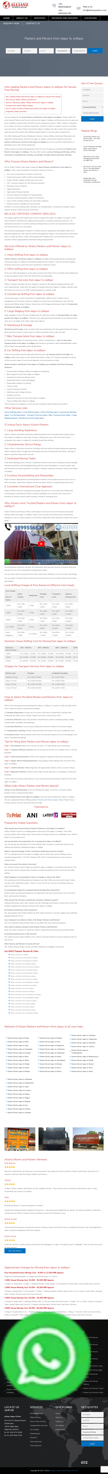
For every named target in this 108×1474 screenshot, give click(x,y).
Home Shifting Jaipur (12, 412)
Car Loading (34, 1429)
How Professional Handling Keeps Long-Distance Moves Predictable (92, 148)
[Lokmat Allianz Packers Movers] (68, 815)
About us (22, 18)
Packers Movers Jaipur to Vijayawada (84, 1039)
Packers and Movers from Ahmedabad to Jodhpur (25, 998)
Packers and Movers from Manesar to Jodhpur (24, 985)
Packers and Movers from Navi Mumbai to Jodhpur (25, 967)
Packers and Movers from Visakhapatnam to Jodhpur (26, 994)
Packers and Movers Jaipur (48, 800)
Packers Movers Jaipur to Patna (18, 1060)
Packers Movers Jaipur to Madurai (19, 1101)
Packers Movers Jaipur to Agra (18, 1045)
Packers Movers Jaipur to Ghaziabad (20, 1049)
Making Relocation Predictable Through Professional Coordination (91, 180)
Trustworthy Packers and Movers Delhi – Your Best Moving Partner (91, 138)
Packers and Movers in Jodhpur (19, 955)
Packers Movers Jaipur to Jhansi (82, 1071)
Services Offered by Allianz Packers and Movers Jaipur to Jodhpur (29, 103)
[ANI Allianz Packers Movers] (32, 815)
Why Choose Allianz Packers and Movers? (21, 100)
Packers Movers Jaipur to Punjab (19, 1064)
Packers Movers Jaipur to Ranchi (50, 1071)
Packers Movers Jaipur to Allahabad (20, 1079)
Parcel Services (36, 1441)
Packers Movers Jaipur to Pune (50, 1042)
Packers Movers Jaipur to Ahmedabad (52, 1060)
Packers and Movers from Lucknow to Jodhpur (24, 1001)
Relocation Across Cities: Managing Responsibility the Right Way (91, 158)
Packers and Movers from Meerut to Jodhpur (23, 1010)
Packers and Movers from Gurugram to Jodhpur (24, 979)
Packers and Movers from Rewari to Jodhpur (23, 976)
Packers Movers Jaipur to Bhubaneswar (85, 1057)
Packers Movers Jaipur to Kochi (82, 1068)
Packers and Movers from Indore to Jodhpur (23, 1004)
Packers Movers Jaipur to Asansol (83, 1047)
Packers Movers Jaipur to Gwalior (19, 1109)
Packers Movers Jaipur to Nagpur (19, 1098)
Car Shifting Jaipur (17, 415)
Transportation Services (39, 1425)
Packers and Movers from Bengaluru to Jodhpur (24, 961)
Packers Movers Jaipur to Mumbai (51, 1038)
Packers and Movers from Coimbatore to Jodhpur (24, 1013)
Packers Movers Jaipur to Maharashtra (21, 1083)
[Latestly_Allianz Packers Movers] (50, 815)
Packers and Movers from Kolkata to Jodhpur (23, 964)
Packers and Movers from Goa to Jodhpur (22, 988)
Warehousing (35, 1433)
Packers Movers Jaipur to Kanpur (19, 1094)
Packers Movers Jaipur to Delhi (18, 1042)
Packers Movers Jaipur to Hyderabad (52, 1053)
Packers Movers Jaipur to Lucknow (19, 1090)
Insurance (33, 1437)
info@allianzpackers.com (94, 10)
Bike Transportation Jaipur (60, 415)
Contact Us (33, 23)
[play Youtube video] (41, 544)
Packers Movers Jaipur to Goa (18, 1105)
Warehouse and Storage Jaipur (31, 418)
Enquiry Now (11, 23)
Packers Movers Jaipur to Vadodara (83, 1035)
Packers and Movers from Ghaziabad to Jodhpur (24, 973)
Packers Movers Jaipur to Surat (50, 1068)
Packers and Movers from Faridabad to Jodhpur (24, 970)
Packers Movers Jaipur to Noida (18, 1038)
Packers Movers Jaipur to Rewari (83, 1064)
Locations (90, 18)
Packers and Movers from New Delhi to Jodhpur (24, 958)
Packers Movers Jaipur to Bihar (18, 1057)
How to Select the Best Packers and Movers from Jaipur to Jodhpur (30, 108)
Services (39, 18)
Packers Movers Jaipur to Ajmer (18, 1087)
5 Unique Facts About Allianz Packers (19, 106)
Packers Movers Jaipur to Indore (18, 1068)
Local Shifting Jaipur (31, 412)
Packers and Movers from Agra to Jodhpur (23, 1007)
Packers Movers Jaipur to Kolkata (51, 1064)
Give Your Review (15, 1251)
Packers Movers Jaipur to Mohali (82, 1060)
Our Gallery (60, 1425)
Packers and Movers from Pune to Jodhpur (23, 991)
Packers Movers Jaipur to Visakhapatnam (80, 1051)
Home (6, 18)
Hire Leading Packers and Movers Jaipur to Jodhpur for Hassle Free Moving (33, 97)
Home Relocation (36, 1413)
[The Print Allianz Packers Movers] (13, 815)
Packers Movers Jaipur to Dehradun (83, 1043)
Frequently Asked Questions (16, 111)
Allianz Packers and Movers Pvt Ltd (64, 1470)
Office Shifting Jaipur (49, 412)
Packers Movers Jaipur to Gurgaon (19, 1053)
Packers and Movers (65, 18)
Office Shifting (35, 1417)
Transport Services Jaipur (37, 415)
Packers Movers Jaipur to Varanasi (19, 1113)
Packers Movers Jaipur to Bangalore (52, 1045)
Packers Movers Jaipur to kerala (50, 1057)
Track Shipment (35, 1445)
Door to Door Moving (38, 1421)
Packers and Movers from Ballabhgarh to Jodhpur (25, 982)
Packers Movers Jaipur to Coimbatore (52, 1049)
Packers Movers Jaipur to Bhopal (19, 1071)
